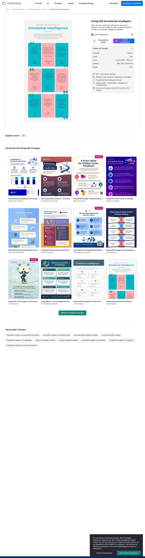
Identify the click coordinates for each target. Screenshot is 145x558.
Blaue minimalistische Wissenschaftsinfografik (23, 250)
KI (48, 3)
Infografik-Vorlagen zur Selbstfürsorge (56, 335)
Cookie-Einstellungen (104, 553)
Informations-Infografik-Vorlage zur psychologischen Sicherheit (89, 250)
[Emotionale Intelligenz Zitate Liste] (89, 279)
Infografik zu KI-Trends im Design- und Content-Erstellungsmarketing (121, 199)
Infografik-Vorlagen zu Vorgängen (121, 340)
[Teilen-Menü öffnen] (132, 34)
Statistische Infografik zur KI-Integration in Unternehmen (23, 199)
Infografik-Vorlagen (34, 9)
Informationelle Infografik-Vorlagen (86, 335)
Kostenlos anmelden (132, 3)
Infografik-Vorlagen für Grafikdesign (19, 340)
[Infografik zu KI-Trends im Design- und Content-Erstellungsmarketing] (121, 176)
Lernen (71, 3)
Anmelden (113, 3)
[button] (101, 41)
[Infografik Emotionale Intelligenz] (121, 279)
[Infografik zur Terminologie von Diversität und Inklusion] (56, 279)
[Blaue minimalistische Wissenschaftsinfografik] (23, 227)
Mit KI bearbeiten (125, 41)
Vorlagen (58, 3)
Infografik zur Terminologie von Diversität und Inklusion (56, 301)
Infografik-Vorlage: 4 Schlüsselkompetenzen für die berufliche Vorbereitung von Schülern (89, 199)
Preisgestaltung (86, 3)
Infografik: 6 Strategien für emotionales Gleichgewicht (23, 301)
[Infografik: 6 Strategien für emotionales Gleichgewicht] (23, 279)
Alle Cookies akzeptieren (129, 553)
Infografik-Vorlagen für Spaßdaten (94, 340)
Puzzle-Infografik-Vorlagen (111, 335)
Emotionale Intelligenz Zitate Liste (87, 301)
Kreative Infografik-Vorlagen (45, 340)
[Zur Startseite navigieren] (11, 3)
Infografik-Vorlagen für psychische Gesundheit (23, 335)
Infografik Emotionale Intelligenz (119, 301)
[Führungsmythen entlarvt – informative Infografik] (56, 176)
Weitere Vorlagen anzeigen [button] (72, 313)
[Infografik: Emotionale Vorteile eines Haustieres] (56, 227)
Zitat (23, 135)
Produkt (38, 3)
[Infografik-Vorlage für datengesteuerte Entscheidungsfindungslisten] (121, 227)
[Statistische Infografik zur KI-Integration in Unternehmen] (23, 176)
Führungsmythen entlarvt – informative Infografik (56, 199)
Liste (44, 9)
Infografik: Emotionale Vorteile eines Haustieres (56, 250)
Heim (7, 9)
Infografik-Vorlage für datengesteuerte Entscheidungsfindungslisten (121, 250)
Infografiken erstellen (18, 9)
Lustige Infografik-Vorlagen (68, 340)
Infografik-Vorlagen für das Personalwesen (22, 345)
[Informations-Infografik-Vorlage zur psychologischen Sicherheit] (89, 227)
